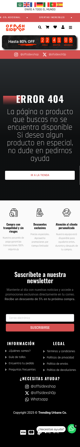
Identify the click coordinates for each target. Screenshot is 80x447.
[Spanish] (60, 4)
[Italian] (46, 4)
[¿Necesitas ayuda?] (72, 428)
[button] (39, 27)
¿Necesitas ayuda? (51, 429)
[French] (33, 4)
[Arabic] (20, 4)
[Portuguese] (53, 4)
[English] (26, 4)
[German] (40, 4)
